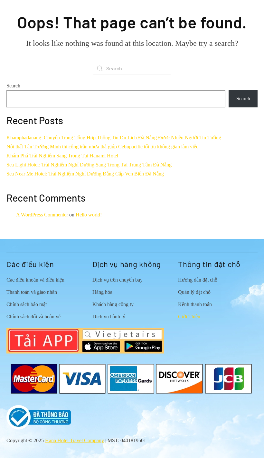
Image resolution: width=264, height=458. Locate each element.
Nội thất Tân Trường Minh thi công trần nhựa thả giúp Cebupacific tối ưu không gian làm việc (102, 146)
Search (13, 85)
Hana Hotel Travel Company (74, 440)
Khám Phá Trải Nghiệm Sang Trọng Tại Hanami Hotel (62, 155)
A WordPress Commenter (42, 214)
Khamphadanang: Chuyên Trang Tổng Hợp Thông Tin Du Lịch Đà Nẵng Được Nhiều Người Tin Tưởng (113, 137)
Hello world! (89, 214)
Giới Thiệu (189, 316)
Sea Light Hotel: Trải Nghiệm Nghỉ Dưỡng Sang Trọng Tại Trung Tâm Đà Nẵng (89, 164)
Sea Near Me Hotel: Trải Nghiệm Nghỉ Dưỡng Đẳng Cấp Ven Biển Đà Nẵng (85, 173)
